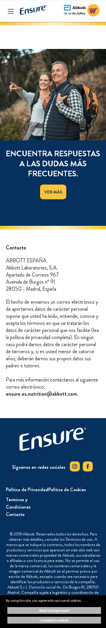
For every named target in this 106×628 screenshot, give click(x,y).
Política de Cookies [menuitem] (67, 489)
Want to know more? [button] (54, 610)
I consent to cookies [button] (54, 620)
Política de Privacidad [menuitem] (27, 489)
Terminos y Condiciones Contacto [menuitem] (18, 507)
